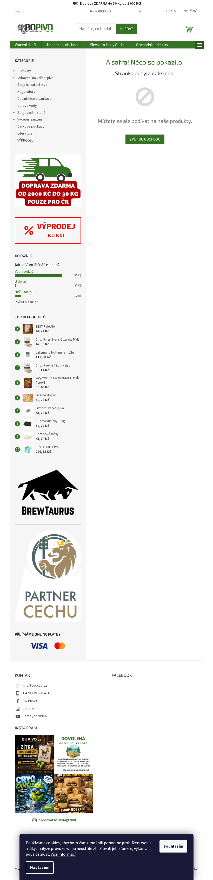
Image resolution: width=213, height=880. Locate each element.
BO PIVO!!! (30, 700)
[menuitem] (25, 45)
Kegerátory (26, 91)
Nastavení (39, 867)
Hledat (126, 28)
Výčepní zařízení (30, 119)
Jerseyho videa (35, 716)
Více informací (63, 854)
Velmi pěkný (24, 271)
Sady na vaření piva (32, 84)
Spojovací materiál (31, 112)
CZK (169, 11)
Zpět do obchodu (145, 139)
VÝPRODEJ (25, 140)
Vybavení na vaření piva (35, 78)
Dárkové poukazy (30, 126)
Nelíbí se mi (23, 291)
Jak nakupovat (101, 11)
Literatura (24, 133)
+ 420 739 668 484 (36, 693)
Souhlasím (173, 846)
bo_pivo (29, 708)
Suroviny (24, 71)
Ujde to (20, 281)
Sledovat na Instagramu (57, 820)
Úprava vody (27, 105)
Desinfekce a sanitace (34, 98)
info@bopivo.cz (35, 685)
